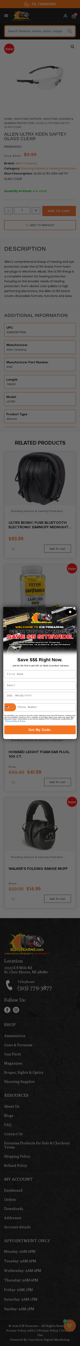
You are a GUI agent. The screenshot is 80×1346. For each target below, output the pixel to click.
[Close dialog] (70, 612)
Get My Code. (40, 730)
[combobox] (10, 707)
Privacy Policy (11, 721)
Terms (22, 721)
